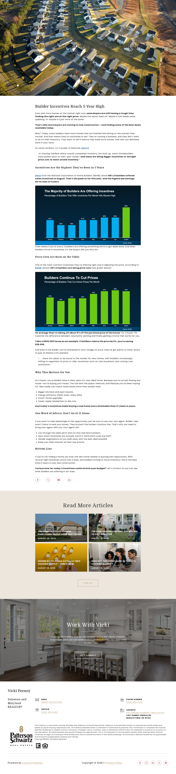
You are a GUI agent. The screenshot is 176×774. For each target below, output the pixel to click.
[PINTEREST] (165, 762)
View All (88, 583)
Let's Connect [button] (88, 655)
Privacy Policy (113, 762)
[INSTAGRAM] (146, 762)
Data (38, 175)
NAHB (38, 268)
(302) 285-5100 (49, 712)
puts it (85, 148)
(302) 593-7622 (134, 702)
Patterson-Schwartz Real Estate (145, 712)
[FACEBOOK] (140, 762)
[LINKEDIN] (152, 762)
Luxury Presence (32, 762)
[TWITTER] (159, 762)
